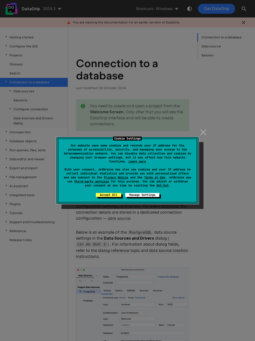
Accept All (108, 195)
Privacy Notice (116, 177)
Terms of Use (154, 177)
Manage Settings (142, 195)
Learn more (137, 162)
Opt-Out (162, 185)
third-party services (91, 181)
